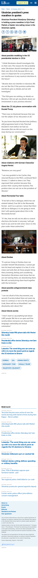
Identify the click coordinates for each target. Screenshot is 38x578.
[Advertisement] (19, 389)
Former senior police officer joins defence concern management (16, 494)
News (8, 9)
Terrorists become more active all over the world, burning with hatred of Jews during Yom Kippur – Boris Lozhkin (18, 414)
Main (3, 9)
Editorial (4, 509)
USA (13, 360)
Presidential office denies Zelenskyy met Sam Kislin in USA (18, 341)
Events (3, 507)
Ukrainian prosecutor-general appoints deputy (18, 486)
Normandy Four (9, 364)
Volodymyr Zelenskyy (11, 368)
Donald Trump (24, 364)
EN (31, 3)
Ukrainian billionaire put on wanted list (17, 454)
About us (4, 503)
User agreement (6, 514)
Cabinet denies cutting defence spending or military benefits (18, 462)
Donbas (5, 360)
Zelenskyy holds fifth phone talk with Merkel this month (18, 333)
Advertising (5, 505)
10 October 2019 (16, 9)
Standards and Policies (8, 511)
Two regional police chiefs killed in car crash (17, 479)
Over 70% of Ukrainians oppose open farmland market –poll (15, 471)
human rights (23, 360)
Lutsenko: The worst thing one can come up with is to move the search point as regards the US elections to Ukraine (18, 351)
